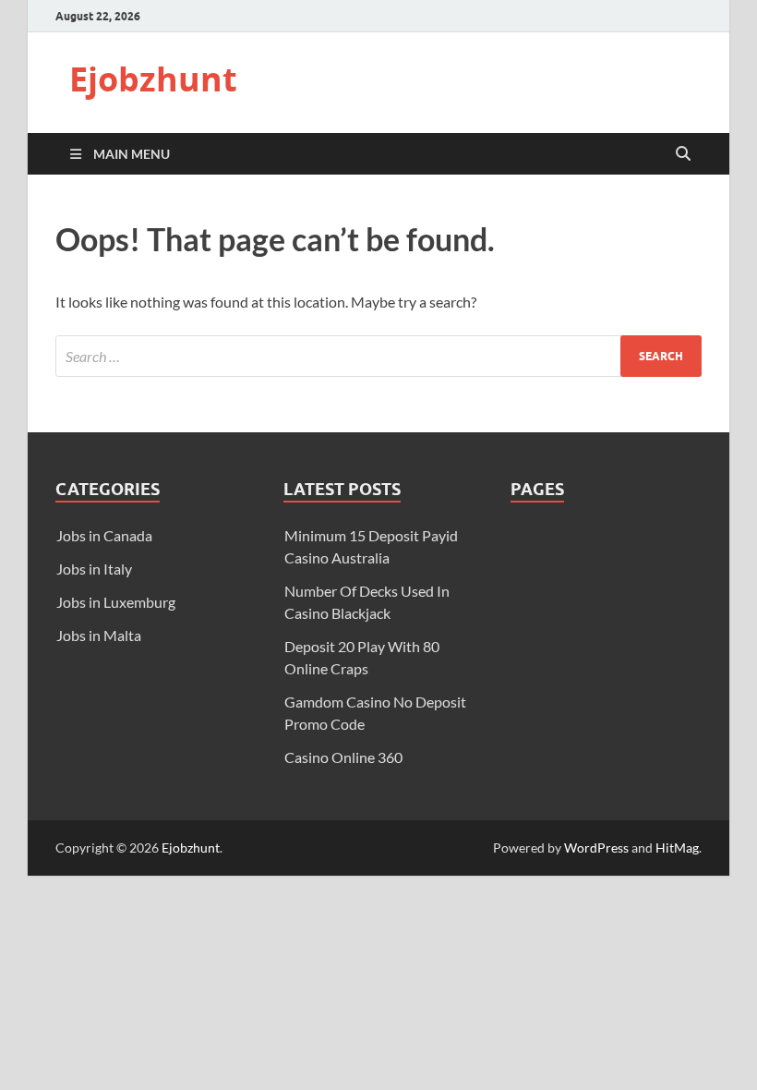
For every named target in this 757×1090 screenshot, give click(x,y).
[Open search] (683, 154)
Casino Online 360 (343, 757)
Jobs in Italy (94, 568)
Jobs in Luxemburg (115, 602)
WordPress (596, 847)
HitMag (677, 847)
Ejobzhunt (153, 79)
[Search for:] (378, 356)
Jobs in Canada (104, 535)
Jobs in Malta (98, 635)
